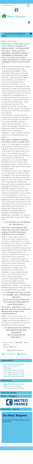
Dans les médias (15, 393)
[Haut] (4, 2)
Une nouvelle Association (14, 388)
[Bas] (15, 2)
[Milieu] (9, 2)
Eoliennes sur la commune (14, 370)
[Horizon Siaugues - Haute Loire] (16, 16)
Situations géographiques (14, 364)
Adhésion (7, 368)
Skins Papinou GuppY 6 (11, 457)
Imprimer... (23, 354)
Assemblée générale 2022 (14, 374)
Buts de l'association (12, 366)
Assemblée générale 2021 (14, 372)
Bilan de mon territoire (12, 386)
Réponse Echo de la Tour (14, 384)
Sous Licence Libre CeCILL (19, 454)
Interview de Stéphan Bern (13, 44)
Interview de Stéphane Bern (13, 35)
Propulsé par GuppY (9, 453)
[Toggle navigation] (29, 22)
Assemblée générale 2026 (14, 376)
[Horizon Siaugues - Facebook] (16, 9)
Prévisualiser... (10, 354)
